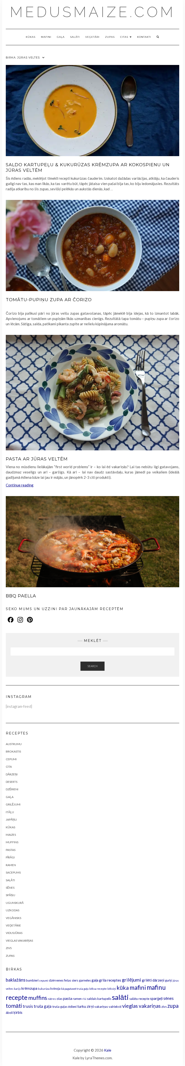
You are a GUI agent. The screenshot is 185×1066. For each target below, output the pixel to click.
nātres (52, 998)
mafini (138, 987)
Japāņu (11, 819)
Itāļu (10, 812)
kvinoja (55, 988)
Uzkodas (12, 910)
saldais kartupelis (99, 999)
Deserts (11, 782)
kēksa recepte (98, 988)
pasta (67, 998)
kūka (123, 987)
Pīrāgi (10, 857)
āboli (9, 1013)
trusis (28, 1006)
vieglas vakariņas (141, 1006)
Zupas (110, 36)
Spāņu (10, 895)
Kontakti (144, 36)
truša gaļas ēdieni (64, 1007)
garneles (85, 980)
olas (59, 999)
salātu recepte (139, 999)
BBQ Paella (21, 596)
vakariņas (101, 1007)
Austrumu (14, 744)
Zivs (9, 948)
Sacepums (13, 872)
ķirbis (17, 1012)
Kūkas (30, 36)
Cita (9, 766)
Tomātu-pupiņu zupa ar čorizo (49, 299)
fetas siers (71, 980)
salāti (120, 997)
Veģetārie (13, 925)
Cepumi (11, 759)
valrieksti (115, 1007)
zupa (172, 1005)
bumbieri (32, 980)
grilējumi (131, 980)
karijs (17, 988)
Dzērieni (12, 789)
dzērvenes (56, 980)
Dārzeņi (12, 774)
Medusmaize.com (92, 12)
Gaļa (61, 36)
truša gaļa (43, 1006)
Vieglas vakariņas (19, 940)
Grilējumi (13, 804)
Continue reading (19, 485)
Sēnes (10, 887)
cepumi (43, 980)
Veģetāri (92, 36)
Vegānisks (13, 918)
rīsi (84, 998)
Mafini (46, 36)
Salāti (75, 36)
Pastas (10, 850)
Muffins (12, 842)
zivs (164, 1007)
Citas (124, 36)
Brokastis (13, 751)
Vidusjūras (14, 933)
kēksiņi (111, 988)
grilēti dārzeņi (153, 980)
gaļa (95, 980)
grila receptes (110, 980)
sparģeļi (156, 998)
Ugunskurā (15, 903)
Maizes (11, 834)
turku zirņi (85, 1006)
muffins (37, 997)
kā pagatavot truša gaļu (75, 988)
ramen (77, 999)
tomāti (14, 1005)
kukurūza (44, 988)
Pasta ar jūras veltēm (37, 459)
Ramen (11, 865)
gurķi (168, 980)
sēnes (168, 998)
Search (92, 666)
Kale (107, 1050)
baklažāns (15, 980)
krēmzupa (29, 988)
